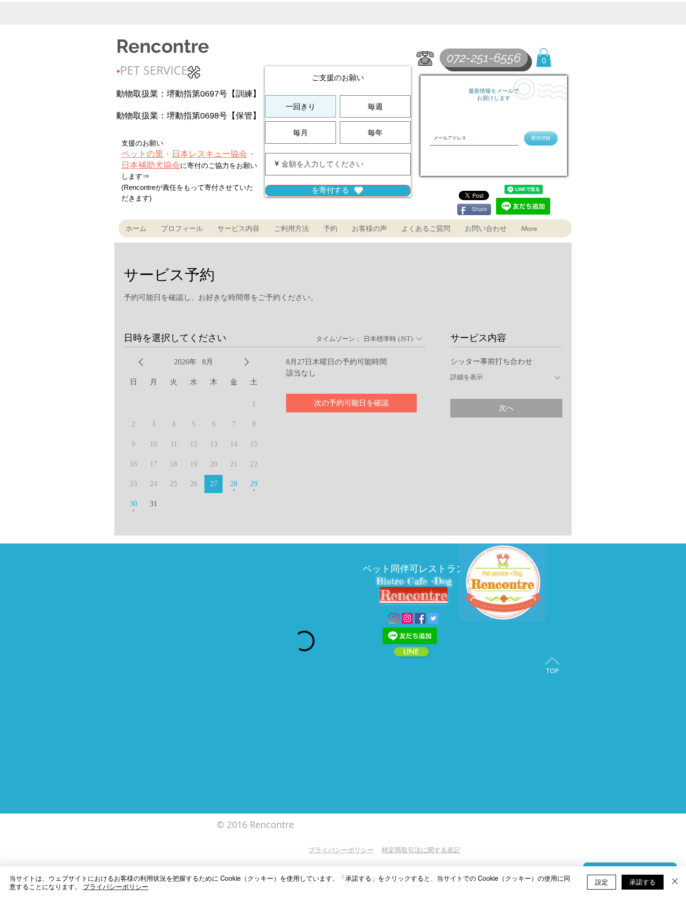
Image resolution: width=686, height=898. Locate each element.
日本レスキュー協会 (209, 154)
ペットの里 (142, 154)
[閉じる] (674, 882)
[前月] (141, 362)
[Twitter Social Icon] (433, 618)
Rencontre (162, 46)
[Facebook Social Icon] (420, 618)
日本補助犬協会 (150, 165)
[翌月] (246, 362)
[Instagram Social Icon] (407, 618)
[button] (544, 57)
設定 (601, 881)
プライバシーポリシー (115, 886)
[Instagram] (394, 618)
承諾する (643, 881)
